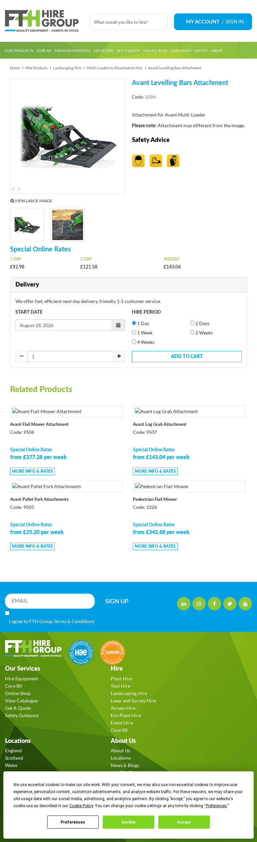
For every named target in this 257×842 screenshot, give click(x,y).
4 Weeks (145, 342)
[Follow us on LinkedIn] (183, 603)
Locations (121, 758)
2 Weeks (203, 332)
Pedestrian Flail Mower (155, 499)
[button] (16, 137)
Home (15, 68)
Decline (128, 822)
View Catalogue (21, 700)
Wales (11, 765)
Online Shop (17, 693)
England (13, 750)
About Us (120, 750)
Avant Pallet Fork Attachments (39, 499)
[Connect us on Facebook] (214, 603)
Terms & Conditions (74, 621)
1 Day (142, 323)
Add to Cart (187, 356)
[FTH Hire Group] (44, 21)
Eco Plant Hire (126, 715)
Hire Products (36, 68)
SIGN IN (235, 21)
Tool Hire (120, 686)
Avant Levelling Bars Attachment (174, 68)
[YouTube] (245, 603)
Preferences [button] (216, 805)
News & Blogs (125, 765)
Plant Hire (121, 678)
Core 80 (13, 686)
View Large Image (33, 200)
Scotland (14, 758)
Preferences (73, 822)
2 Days (201, 323)
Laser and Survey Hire (133, 700)
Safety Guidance (21, 715)
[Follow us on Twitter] (230, 603)
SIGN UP (116, 602)
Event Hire (122, 722)
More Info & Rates (32, 471)
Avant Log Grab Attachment (159, 425)
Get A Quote (18, 708)
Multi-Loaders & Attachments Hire (115, 68)
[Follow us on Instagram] (199, 603)
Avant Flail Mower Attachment (39, 425)
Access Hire (123, 708)
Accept (184, 822)
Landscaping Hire (67, 68)
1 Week (144, 332)
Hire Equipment (21, 678)
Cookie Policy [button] (81, 805)
